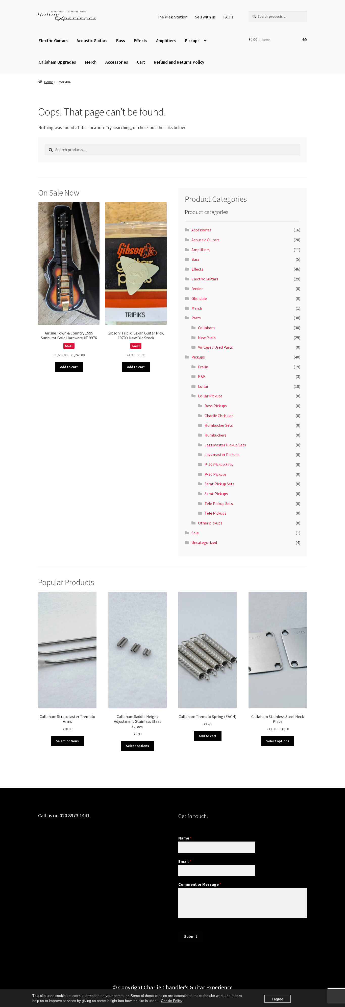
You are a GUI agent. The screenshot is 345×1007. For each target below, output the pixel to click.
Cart (141, 62)
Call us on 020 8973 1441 (63, 815)
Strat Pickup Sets (219, 483)
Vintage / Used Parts (215, 347)
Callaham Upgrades (57, 62)
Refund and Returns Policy (179, 62)
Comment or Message (199, 884)
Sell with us (205, 17)
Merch (90, 62)
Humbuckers (215, 435)
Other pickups (210, 522)
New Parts (207, 337)
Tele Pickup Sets (219, 503)
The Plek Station (172, 17)
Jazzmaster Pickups (222, 454)
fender (197, 288)
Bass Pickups (216, 405)
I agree (277, 998)
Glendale (199, 298)
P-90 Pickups (216, 474)
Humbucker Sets (219, 425)
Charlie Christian (219, 415)
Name (185, 838)
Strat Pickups (216, 493)
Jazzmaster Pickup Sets (225, 444)
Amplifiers (166, 40)
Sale (195, 532)
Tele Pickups (215, 513)
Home (48, 82)
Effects (140, 40)
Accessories (116, 62)
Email (184, 861)
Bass (120, 40)
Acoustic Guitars (92, 40)
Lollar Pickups (210, 395)
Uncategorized (204, 542)
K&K (202, 376)
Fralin (203, 366)
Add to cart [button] (69, 367)
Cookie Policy (171, 1001)
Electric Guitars (53, 40)
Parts (196, 317)
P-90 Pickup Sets (219, 464)
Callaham (206, 327)
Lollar (203, 386)
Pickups (192, 40)
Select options (67, 741)
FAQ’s (228, 17)
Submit (190, 936)
